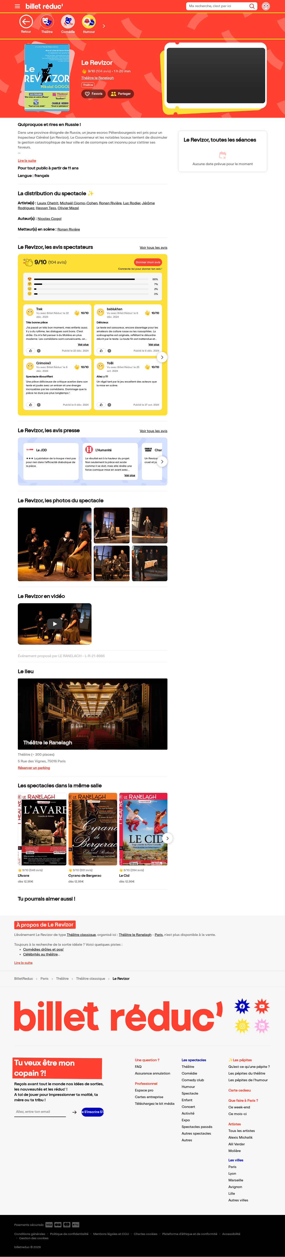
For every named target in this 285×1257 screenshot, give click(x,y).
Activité (188, 1113)
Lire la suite (27, 161)
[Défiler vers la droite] (104, 26)
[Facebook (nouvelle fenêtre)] (242, 1006)
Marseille (235, 1180)
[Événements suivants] (167, 838)
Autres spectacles (196, 1134)
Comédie (189, 1073)
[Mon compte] (266, 6)
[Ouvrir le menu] (19, 6)
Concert (188, 1107)
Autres (187, 1140)
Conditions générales (29, 1234)
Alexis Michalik (240, 1138)
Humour (188, 1087)
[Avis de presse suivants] (162, 461)
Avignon (235, 1187)
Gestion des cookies (34, 1238)
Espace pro (144, 1090)
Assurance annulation (152, 1073)
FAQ (138, 1067)
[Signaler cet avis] (39, 351)
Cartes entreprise (149, 1097)
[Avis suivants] (162, 357)
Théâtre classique (81, 935)
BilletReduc (23, 979)
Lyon (232, 1174)
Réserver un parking (34, 768)
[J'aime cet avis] (30, 350)
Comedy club (193, 1080)
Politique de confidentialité (69, 1234)
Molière (234, 1151)
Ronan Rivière (110, 203)
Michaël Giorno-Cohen (79, 203)
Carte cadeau (239, 1090)
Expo (186, 1120)
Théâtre (62, 979)
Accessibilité (231, 1234)
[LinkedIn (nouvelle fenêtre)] (262, 1026)
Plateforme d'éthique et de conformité (189, 1234)
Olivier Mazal (68, 208)
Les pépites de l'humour (248, 1080)
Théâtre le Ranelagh (97, 78)
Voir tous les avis (153, 248)
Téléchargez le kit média (155, 1104)
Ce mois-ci (237, 1114)
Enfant (187, 1100)
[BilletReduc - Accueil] (44, 6)
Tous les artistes (241, 1131)
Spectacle (190, 1093)
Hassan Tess (46, 208)
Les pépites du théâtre (246, 1073)
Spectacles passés (197, 1127)
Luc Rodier (131, 203)
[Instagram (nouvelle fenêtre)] (242, 1026)
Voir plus (83, 344)
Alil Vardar (236, 1144)
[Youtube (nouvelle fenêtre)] (262, 1006)
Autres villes (238, 1200)
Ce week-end (239, 1107)
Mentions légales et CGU (111, 1234)
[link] (53, 309)
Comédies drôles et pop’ (43, 949)
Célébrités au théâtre (40, 954)
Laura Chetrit (47, 203)
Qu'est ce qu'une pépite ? (249, 1067)
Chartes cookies (145, 1234)
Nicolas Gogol (49, 219)
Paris (159, 935)
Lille (231, 1194)
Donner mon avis (148, 262)
